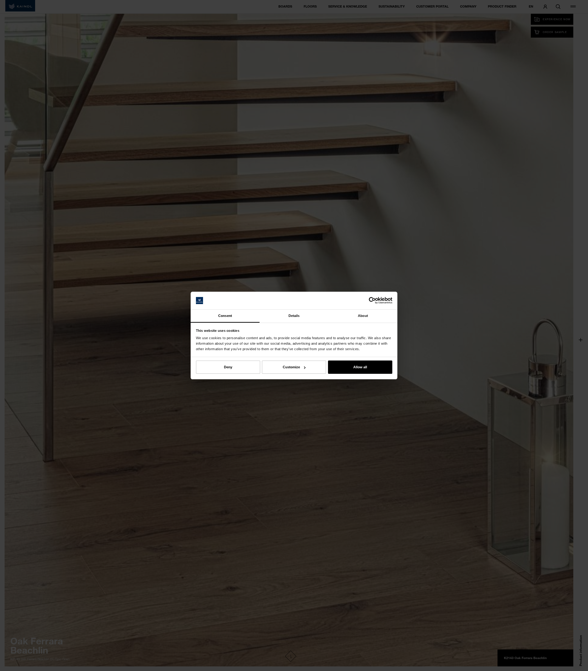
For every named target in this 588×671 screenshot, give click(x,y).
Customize (291, 367)
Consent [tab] (225, 316)
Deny (228, 367)
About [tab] (363, 316)
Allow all (360, 367)
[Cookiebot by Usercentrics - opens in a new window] (372, 300)
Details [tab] (294, 316)
